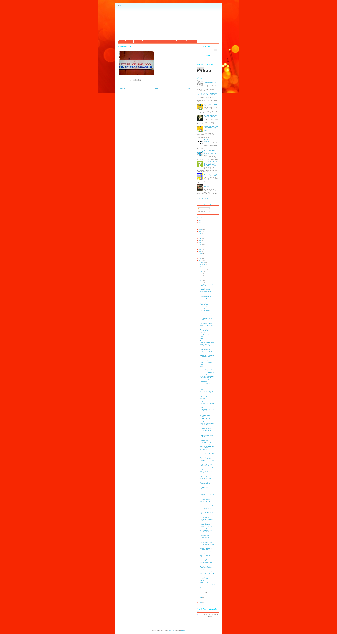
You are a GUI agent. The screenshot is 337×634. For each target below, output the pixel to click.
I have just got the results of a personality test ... (207, 563)
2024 (200, 220)
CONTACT (138, 42)
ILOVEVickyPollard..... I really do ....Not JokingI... (207, 527)
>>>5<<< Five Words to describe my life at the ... (207, 472)
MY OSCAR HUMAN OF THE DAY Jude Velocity (207, 498)
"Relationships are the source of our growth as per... (207, 295)
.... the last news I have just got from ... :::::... (206, 431)
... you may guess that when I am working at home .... (207, 288)
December (202, 262)
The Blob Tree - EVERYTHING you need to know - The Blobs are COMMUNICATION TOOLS (211, 128)
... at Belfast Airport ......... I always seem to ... (206, 465)
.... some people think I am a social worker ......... (206, 513)
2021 (200, 227)
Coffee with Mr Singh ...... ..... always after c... (206, 538)
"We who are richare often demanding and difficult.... (206, 292)
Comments (202, 211)
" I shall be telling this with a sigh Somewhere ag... (206, 377)
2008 (200, 256)
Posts (200, 208)
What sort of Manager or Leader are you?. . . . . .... (206, 330)
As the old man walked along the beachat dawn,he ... (207, 424)
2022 (200, 225)
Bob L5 (201, 590)
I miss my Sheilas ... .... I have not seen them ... (207, 577)
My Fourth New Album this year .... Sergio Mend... (206, 392)
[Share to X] (137, 80)
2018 (200, 233)
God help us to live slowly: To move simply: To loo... (207, 427)
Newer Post (122, 88)
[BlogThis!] (135, 80)
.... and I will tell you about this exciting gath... (207, 307)
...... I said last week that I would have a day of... (206, 443)
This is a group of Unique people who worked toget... (207, 341)
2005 (200, 597)
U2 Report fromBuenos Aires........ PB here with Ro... (207, 479)
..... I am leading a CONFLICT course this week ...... (206, 531)
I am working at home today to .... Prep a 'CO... (207, 491)
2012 (200, 247)
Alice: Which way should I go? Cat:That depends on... (207, 319)
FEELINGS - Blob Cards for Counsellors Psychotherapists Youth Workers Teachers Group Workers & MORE (211, 164)
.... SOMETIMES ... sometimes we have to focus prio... (207, 454)
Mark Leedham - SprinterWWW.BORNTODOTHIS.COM (207, 435)
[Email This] (133, 80)
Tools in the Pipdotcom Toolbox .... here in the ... (206, 556)
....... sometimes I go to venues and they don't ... (207, 304)
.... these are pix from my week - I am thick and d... (206, 541)
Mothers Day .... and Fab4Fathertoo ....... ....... (205, 333)
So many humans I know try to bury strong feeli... (207, 356)
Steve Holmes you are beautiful (205, 416)
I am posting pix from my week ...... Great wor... (206, 523)
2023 (200, 222)
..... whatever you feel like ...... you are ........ (206, 380)
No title (201, 314)
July (201, 273)
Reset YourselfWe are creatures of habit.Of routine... (205, 484)
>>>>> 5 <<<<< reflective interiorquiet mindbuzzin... (206, 345)
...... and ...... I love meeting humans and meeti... (205, 516)
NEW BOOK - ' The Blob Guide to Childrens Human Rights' (159, 42)
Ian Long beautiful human (206, 421)
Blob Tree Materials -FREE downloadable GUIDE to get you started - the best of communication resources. (207, 95)
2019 (200, 231)
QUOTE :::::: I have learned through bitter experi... (206, 457)
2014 (200, 242)
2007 (200, 258)
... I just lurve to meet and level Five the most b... (206, 570)
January (202, 595)
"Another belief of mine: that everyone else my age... (206, 322)
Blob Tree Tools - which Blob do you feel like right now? (211, 174)
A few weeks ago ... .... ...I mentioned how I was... (206, 567)
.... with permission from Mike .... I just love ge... (207, 447)
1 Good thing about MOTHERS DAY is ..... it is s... (207, 369)
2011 (200, 249)
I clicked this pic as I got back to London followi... (207, 439)
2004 (200, 600)
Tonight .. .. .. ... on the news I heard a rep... (206, 326)
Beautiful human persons (206, 301)
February (202, 592)
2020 (200, 229)
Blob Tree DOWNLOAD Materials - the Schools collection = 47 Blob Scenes (210, 152)
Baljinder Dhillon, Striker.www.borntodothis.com (207, 400)
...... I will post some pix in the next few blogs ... (207, 545)
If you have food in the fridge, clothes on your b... (207, 373)
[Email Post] (130, 80)
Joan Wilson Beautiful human (207, 419)
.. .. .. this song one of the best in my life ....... (207, 285)
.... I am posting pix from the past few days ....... (206, 509)
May (201, 278)
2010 (200, 251)
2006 (200, 260)
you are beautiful (204, 298)
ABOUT (130, 42)
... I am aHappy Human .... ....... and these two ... (206, 311)
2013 (200, 245)
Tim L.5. (202, 587)
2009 (200, 253)
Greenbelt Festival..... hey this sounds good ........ (207, 359)
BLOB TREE (182, 42)
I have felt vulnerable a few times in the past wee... (206, 450)
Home (156, 88)
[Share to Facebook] (138, 80)
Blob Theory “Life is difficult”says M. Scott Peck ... (207, 584)
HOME (122, 42)
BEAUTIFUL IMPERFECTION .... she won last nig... (207, 502)
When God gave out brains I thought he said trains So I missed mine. (211, 117)
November (203, 264)
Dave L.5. (202, 580)
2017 (200, 236)
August (202, 271)
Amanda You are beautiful (206, 362)
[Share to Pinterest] (140, 80)
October (202, 266)
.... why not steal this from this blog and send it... (207, 534)
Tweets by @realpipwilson (203, 198)
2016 (200, 238)
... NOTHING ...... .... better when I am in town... (207, 495)
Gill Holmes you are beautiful (207, 413)
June (201, 275)
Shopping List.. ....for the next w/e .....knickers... (206, 520)
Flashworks (171, 630)
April (201, 280)
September (203, 269)
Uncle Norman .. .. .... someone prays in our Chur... (207, 348)
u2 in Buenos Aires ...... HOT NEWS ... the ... (206, 475)
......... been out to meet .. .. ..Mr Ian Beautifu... (206, 410)
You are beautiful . (204, 387)
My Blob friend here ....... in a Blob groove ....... (206, 395)
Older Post (190, 88)
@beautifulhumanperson (203, 59)
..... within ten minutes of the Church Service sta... (206, 549)
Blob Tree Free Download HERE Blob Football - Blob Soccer (210, 82)
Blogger (183, 630)
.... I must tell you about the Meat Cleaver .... (206, 559)
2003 (200, 602)
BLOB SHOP (192, 42)
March (202, 282)
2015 (200, 240)
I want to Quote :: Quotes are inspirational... (207, 461)
